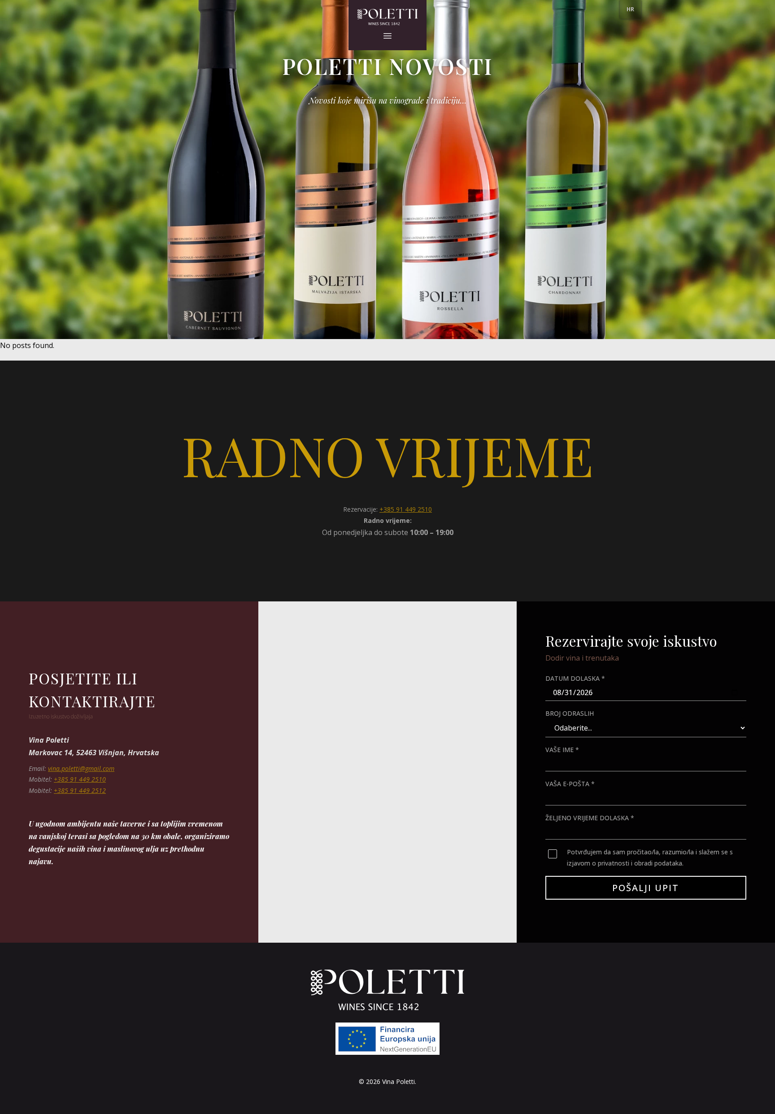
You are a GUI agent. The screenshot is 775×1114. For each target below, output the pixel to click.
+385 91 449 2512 (80, 790)
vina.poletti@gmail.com (81, 768)
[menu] (630, 9)
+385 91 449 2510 (405, 509)
